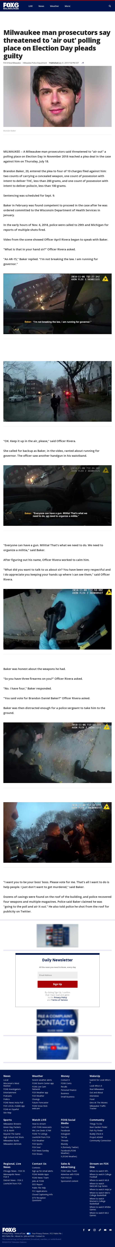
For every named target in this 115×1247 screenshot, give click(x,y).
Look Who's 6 (96, 1085)
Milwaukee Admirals (12, 1144)
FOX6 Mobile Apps (40, 1174)
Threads (64, 1140)
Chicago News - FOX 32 (14, 1171)
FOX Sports (37, 1144)
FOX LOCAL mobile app (14, 1106)
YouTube (65, 1127)
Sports (7, 1119)
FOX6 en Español (11, 1109)
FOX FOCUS (66, 1177)
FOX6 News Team (40, 1177)
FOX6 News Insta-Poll (13, 1102)
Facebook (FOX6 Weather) (68, 1151)
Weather (37, 1076)
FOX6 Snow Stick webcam (39, 1107)
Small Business (67, 1096)
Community (97, 1119)
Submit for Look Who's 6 (100, 1081)
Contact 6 (65, 1080)
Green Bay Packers (12, 1127)
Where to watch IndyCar (100, 1189)
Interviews (94, 1096)
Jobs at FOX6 (38, 1181)
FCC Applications (39, 1191)
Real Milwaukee (97, 1089)
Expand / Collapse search (110, 6)
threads (100, 1230)
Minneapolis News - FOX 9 (12, 1175)
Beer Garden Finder (98, 1127)
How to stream (39, 1123)
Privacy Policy (60, 997)
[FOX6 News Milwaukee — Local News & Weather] (12, 6)
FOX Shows (37, 1154)
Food (92, 1099)
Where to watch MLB (99, 1180)
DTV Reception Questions (39, 1199)
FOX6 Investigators (12, 1089)
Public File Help (39, 1187)
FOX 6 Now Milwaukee (12, 63)
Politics (6, 1099)
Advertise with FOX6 (70, 1174)
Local (5, 1080)
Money (65, 1076)
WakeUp (95, 1076)
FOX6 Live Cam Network (39, 1087)
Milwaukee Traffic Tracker (98, 1107)
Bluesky (64, 1144)
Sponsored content (69, 1181)
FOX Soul (36, 1147)
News (6, 1076)
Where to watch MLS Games (99, 1214)
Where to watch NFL (99, 1171)
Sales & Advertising (68, 1165)
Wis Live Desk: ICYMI (41, 1130)
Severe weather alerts (42, 1080)
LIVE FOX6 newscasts (42, 1127)
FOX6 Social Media (68, 1121)
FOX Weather (38, 1096)
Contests (36, 1167)
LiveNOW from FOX (41, 1137)
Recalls (64, 1086)
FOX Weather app (40, 1092)
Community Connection (100, 1140)
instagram (94, 1230)
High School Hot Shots (13, 1137)
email (110, 1230)
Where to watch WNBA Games (100, 1208)
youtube (105, 1230)
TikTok (64, 1137)
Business (65, 1093)
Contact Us (39, 1163)
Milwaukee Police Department (35, 63)
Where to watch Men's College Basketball (100, 1194)
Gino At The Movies (99, 1102)
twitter (89, 1230)
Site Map (7, 1112)
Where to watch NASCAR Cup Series (98, 1184)
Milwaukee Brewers (12, 1123)
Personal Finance (68, 1090)
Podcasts (7, 1096)
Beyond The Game (11, 1134)
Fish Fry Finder (96, 1130)
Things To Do (96, 1123)
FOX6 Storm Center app (43, 1083)
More (67, 6)
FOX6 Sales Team (69, 1171)
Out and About (96, 1092)
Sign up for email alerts (42, 1171)
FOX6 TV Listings (39, 1134)
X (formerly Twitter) (70, 1147)
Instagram (65, 1134)
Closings (36, 1099)
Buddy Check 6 (96, 1134)
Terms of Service (59, 1000)
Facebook (65, 1130)
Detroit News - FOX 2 (13, 1180)
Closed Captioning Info (42, 1194)
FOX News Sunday (40, 1150)
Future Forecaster (40, 1102)
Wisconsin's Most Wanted (11, 1084)
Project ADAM (96, 1137)
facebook (84, 1230)
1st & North (8, 1130)
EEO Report (37, 1184)
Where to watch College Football (100, 1175)
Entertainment (9, 1092)
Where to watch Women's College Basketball (97, 1201)
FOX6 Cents (66, 1083)
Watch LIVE (39, 1119)
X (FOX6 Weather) (69, 1156)
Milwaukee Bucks (11, 1140)
